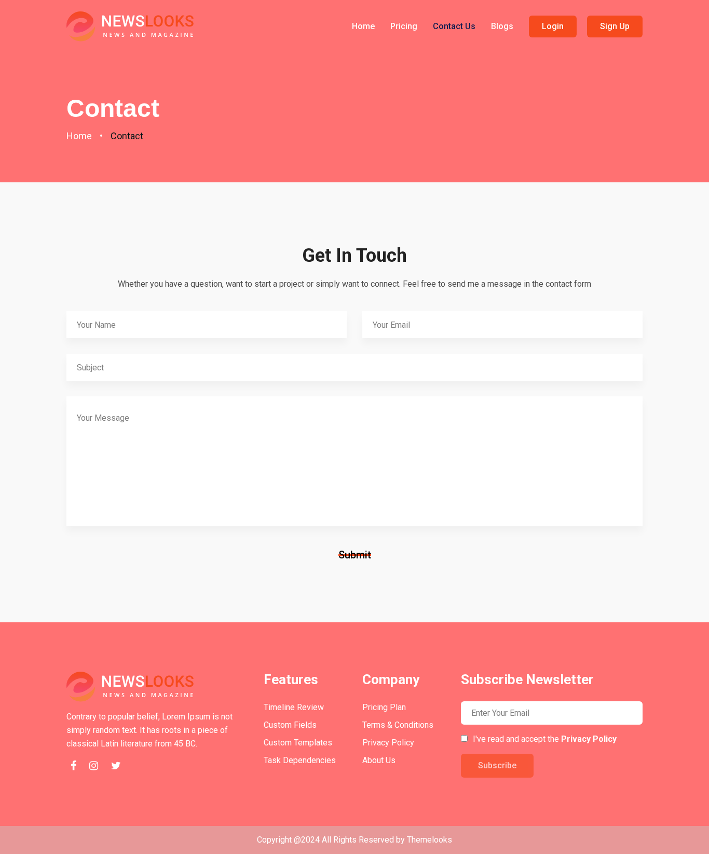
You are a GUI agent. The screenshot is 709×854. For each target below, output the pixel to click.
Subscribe (497, 765)
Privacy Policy (388, 743)
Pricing (403, 26)
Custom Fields (290, 725)
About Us (379, 760)
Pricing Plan (384, 707)
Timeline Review (294, 707)
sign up (615, 26)
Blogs (502, 26)
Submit (354, 555)
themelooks (429, 840)
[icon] (73, 766)
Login (553, 26)
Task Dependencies (300, 760)
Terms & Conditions (397, 725)
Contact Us (454, 26)
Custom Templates (298, 743)
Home (363, 26)
